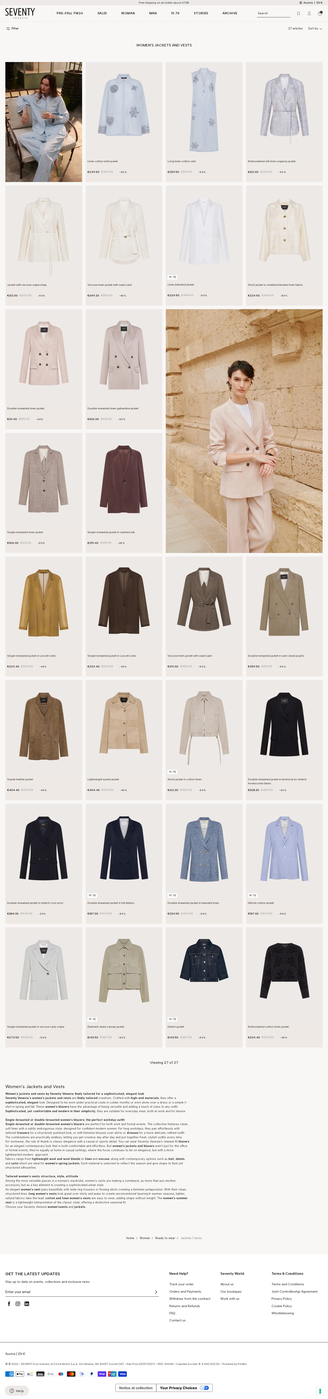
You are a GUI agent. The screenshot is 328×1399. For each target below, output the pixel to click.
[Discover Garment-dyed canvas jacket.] (124, 975)
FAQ (172, 1313)
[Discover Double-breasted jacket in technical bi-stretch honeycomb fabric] (284, 728)
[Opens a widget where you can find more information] (16, 1391)
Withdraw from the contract (189, 1299)
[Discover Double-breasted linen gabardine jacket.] (124, 357)
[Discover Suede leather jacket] (43, 728)
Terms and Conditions (288, 1284)
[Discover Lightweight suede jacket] (124, 728)
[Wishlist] (298, 13)
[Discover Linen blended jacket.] (204, 233)
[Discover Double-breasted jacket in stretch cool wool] (43, 852)
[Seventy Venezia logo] (26, 13)
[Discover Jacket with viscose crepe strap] (43, 233)
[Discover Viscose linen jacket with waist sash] (124, 233)
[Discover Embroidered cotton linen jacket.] (284, 975)
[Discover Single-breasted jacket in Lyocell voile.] (43, 604)
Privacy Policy (282, 1299)
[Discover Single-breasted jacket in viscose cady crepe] (43, 975)
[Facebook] (8, 1303)
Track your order (181, 1284)
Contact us (177, 1320)
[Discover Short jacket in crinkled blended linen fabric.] (284, 233)
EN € (320, 2)
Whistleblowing (283, 1313)
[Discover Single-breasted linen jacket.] (43, 481)
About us (227, 1284)
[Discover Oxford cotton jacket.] (284, 852)
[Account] (309, 13)
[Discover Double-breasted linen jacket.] (43, 357)
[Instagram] (17, 1303)
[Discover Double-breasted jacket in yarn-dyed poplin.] (284, 604)
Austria (10, 1354)
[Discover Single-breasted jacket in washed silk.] (124, 481)
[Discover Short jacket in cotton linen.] (204, 728)
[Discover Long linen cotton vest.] (204, 110)
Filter (15, 28)
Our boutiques (231, 1291)
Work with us (229, 1299)
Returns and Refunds (184, 1306)
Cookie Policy (282, 1306)
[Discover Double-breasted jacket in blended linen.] (204, 852)
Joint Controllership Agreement (295, 1291)
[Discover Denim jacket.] (204, 975)
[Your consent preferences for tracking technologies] (320, 1391)
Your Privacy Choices (178, 1388)
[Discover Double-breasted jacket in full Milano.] (124, 852)
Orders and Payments (185, 1291)
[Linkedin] (26, 1303)
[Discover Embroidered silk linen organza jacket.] (284, 110)
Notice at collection (136, 1388)
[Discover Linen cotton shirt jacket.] (124, 110)
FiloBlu (242, 1364)
